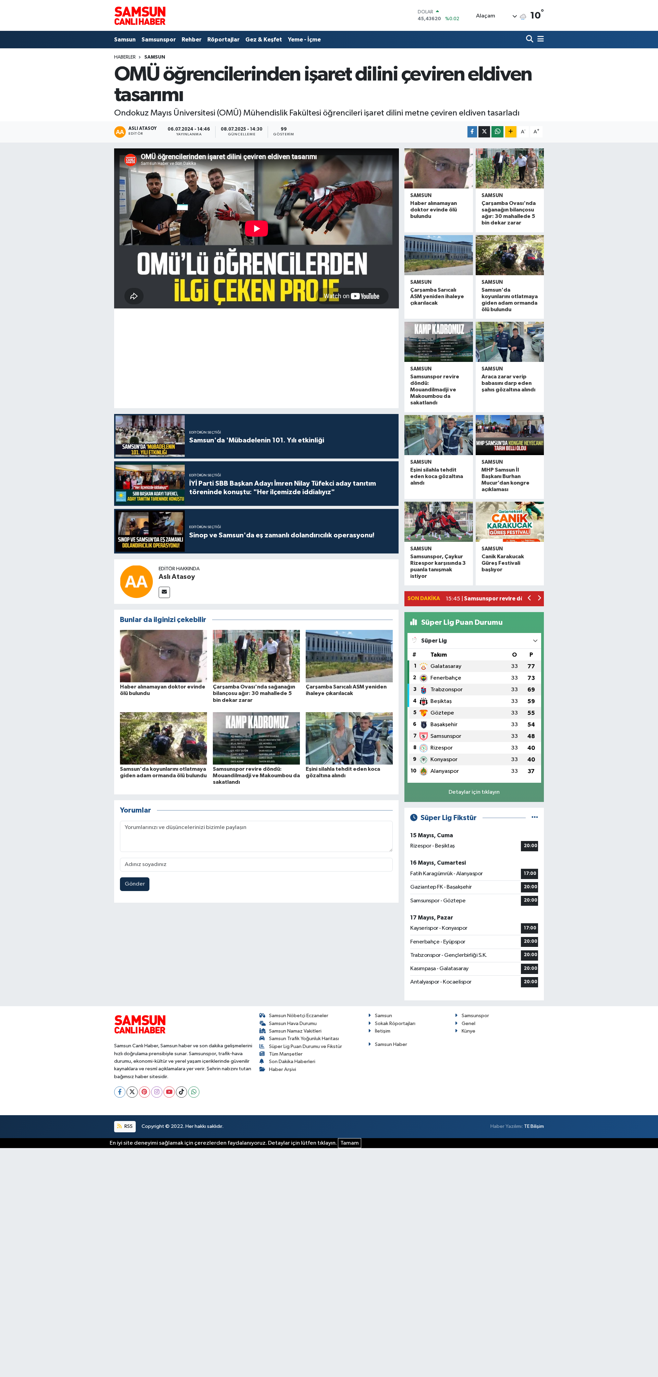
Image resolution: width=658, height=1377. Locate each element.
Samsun (125, 39)
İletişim (382, 1031)
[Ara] (530, 39)
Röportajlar (223, 39)
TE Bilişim (534, 1126)
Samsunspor (159, 39)
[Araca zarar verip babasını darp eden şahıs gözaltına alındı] (510, 342)
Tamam (349, 1143)
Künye (468, 1031)
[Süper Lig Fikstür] (535, 818)
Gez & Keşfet (263, 39)
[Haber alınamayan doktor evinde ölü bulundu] (163, 656)
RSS (128, 1126)
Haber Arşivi (282, 1069)
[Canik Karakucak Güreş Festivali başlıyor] (510, 522)
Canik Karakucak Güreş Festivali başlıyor (503, 563)
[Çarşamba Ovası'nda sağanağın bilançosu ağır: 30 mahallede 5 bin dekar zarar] (256, 656)
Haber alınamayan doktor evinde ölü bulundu (433, 209)
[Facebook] (119, 1092)
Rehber (192, 39)
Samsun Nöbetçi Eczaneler (298, 1015)
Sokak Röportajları (395, 1023)
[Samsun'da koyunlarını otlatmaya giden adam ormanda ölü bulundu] (163, 738)
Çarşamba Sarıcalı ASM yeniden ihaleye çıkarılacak (437, 296)
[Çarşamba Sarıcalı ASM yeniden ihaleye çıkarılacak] (349, 656)
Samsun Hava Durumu (293, 1023)
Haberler (125, 57)
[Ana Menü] (539, 39)
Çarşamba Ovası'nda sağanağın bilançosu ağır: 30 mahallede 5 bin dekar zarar (254, 693)
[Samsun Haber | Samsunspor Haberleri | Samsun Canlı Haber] (140, 15)
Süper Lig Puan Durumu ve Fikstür (305, 1046)
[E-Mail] (164, 592)
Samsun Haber (391, 1044)
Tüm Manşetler (286, 1054)
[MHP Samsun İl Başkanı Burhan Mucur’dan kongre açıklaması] (510, 435)
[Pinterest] (144, 1092)
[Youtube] (169, 1092)
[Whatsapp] (193, 1092)
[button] (530, 599)
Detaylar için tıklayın (474, 792)
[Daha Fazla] (510, 131)
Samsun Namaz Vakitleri (295, 1031)
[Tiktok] (181, 1092)
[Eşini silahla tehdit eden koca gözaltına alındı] (349, 738)
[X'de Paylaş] (484, 131)
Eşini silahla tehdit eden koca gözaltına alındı (436, 476)
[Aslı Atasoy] (136, 581)
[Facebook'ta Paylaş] (472, 131)
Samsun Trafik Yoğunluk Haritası (304, 1038)
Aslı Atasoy (177, 576)
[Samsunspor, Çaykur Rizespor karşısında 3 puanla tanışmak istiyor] (438, 522)
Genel (468, 1023)
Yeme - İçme (304, 39)
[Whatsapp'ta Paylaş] (497, 131)
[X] (132, 1092)
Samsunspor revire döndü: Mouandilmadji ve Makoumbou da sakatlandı (256, 775)
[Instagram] (156, 1092)
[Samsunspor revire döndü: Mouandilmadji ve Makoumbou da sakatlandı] (256, 738)
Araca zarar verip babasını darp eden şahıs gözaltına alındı (508, 383)
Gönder (135, 884)
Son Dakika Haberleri (292, 1061)
